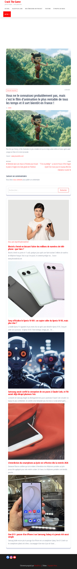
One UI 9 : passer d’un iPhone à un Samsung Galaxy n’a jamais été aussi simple (38, 535)
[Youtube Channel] (14, 557)
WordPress (37, 565)
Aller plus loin (17, 8)
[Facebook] (7, 557)
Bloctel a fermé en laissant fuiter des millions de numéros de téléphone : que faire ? (36, 247)
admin (9, 108)
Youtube (48, 8)
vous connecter (17, 179)
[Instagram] (11, 557)
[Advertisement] (38, 31)
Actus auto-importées (11, 90)
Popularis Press (52, 565)
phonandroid (24, 242)
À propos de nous (59, 8)
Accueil (7, 8)
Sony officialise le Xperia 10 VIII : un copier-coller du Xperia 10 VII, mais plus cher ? (38, 322)
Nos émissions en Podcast (33, 8)
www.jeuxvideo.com (17, 156)
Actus (6, 14)
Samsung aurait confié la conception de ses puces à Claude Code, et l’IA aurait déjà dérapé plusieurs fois (38, 393)
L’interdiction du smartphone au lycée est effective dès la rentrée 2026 (38, 462)
